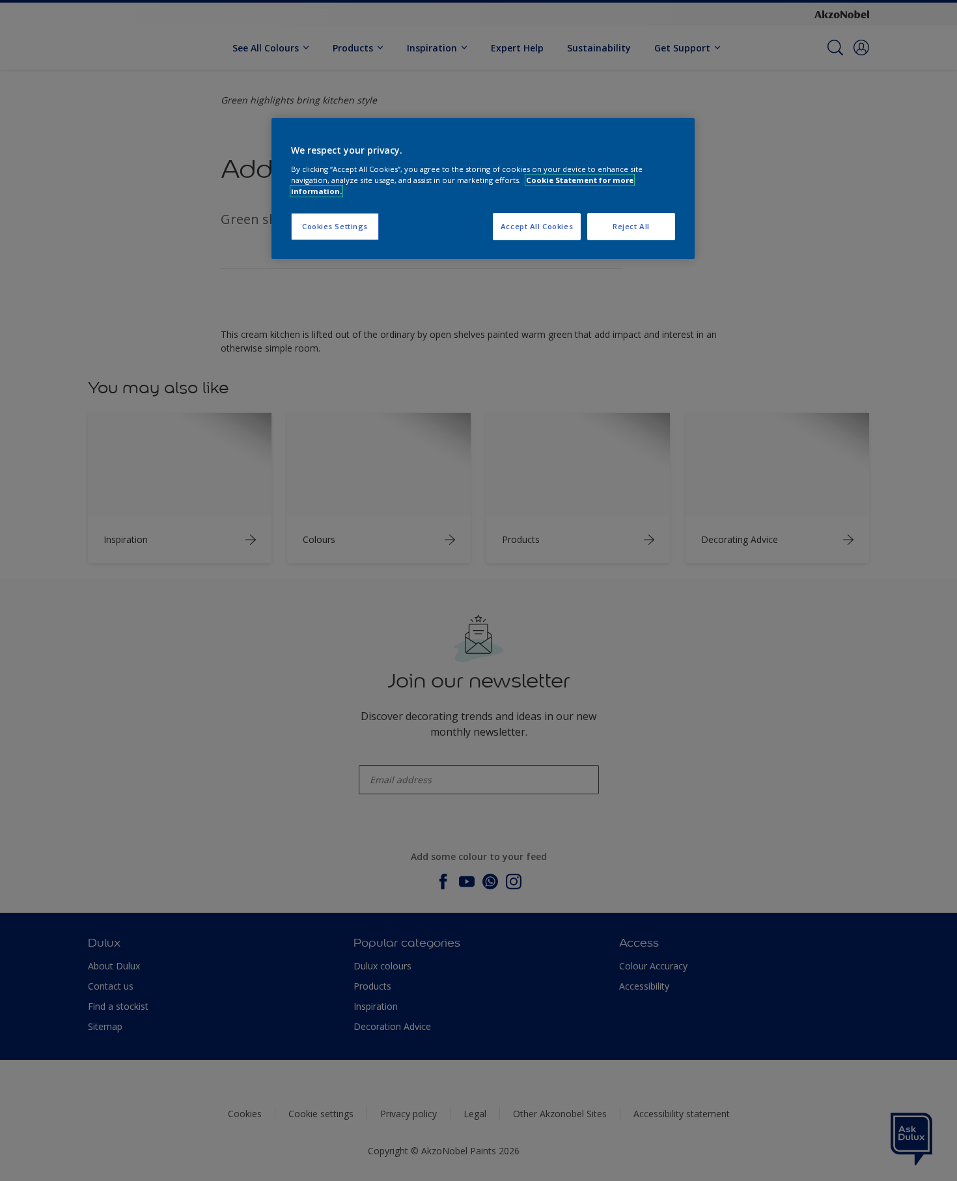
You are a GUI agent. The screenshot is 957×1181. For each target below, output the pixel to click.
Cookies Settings (335, 226)
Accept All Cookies (537, 226)
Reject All (631, 226)
